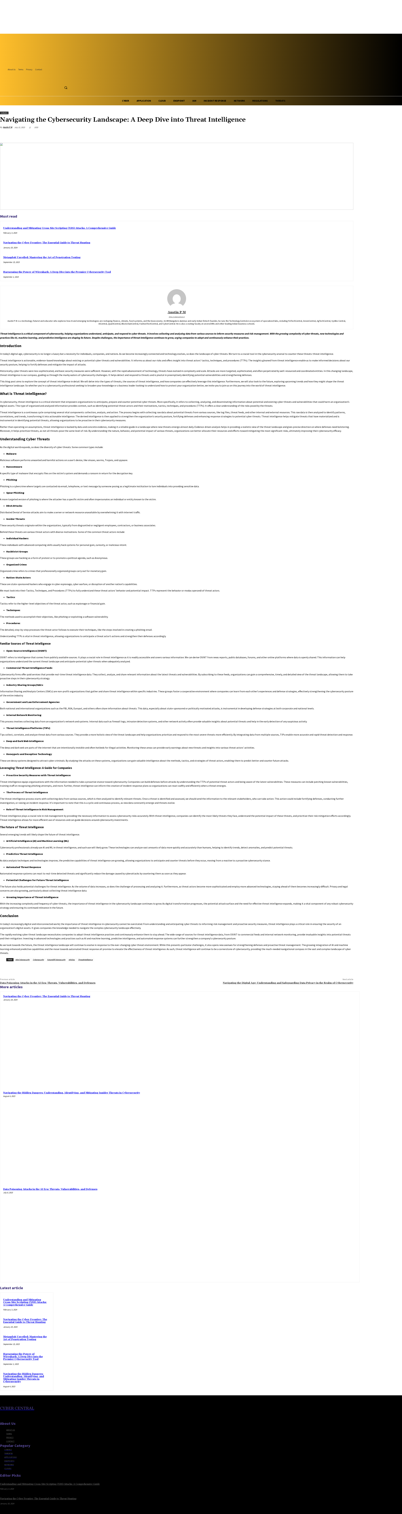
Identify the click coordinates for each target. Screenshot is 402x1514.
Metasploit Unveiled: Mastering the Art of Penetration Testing (42, 257)
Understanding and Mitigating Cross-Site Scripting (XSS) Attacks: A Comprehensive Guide (59, 228)
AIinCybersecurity (22, 959)
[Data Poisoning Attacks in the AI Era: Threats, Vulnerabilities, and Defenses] (310, 1233)
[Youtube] (66, 81)
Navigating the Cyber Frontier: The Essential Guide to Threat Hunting (46, 242)
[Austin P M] (176, 298)
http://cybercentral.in (177, 317)
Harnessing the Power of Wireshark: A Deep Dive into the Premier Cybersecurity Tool (57, 272)
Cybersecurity (38, 959)
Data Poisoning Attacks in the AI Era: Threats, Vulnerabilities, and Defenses (47, 982)
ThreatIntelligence (85, 959)
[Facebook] (55, 81)
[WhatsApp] (336, 135)
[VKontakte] (19, 1415)
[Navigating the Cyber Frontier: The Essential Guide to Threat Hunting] (310, 1040)
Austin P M (7, 127)
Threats (4, 113)
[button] (66, 87)
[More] (348, 135)
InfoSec (72, 959)
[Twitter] (61, 81)
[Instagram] (7, 1415)
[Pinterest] (325, 135)
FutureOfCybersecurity (56, 959)
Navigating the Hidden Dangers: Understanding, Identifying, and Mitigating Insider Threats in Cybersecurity (71, 1092)
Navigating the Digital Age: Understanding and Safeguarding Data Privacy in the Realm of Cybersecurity (288, 982)
